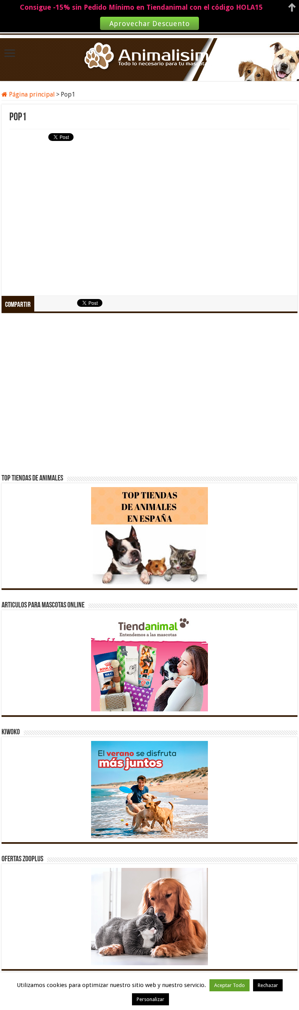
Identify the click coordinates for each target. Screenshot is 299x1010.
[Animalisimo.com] (149, 56)
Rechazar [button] (268, 985)
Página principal (31, 94)
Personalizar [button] (150, 999)
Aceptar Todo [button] (229, 985)
